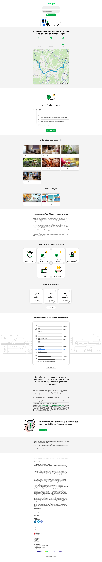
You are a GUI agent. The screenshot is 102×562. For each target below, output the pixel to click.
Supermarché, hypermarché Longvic (53, 504)
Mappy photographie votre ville (39, 548)
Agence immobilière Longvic (58, 493)
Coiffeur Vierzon (53, 480)
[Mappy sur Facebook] (35, 521)
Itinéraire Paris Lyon (53, 470)
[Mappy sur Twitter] (38, 521)
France (36, 531)
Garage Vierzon (48, 479)
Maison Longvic (39, 493)
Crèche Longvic (45, 505)
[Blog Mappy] (41, 521)
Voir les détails (51, 307)
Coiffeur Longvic (39, 494)
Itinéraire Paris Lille (55, 471)
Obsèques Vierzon (36, 481)
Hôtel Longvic (54, 492)
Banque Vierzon (60, 486)
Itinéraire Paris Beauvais (50, 474)
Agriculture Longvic (48, 499)
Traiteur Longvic (39, 505)
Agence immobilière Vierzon (38, 480)
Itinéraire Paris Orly (62, 471)
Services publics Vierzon (41, 487)
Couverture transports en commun (39, 547)
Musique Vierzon (60, 485)
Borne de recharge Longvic (57, 503)
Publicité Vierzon (56, 488)
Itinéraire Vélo (46, 465)
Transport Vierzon (43, 481)
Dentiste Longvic (65, 499)
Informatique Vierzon (37, 486)
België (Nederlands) (38, 533)
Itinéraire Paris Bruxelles (41, 474)
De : (47, 7)
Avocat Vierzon (52, 491)
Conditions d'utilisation (37, 545)
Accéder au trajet (51, 130)
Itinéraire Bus (53, 466)
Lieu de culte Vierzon (49, 488)
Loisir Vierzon (55, 485)
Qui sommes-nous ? (37, 538)
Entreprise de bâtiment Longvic (48, 493)
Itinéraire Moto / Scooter (46, 466)
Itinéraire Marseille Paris (47, 471)
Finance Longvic (59, 500)
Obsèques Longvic (56, 494)
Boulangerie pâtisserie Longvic (57, 499)
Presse (35, 541)
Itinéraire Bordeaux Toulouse (62, 472)
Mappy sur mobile (36, 527)
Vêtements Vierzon (46, 491)
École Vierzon (62, 484)
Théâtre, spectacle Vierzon (46, 492)
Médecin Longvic (45, 498)
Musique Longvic (37, 500)
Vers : (47, 11)
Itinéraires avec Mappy (37, 470)
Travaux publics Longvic (60, 498)
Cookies (47, 545)
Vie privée (43, 545)
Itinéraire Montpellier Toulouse (56, 473)
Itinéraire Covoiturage (37, 466)
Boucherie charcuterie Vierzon (61, 491)
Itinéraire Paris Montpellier (45, 473)
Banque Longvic (53, 500)
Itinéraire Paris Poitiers (59, 474)
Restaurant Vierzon (42, 479)
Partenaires (38, 541)
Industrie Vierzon (50, 484)
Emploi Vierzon (54, 486)
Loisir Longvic (36, 504)
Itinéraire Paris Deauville (61, 470)
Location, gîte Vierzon (50, 481)
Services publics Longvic (43, 504)
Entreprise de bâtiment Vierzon (62, 479)
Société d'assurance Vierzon (61, 480)
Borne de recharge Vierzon (55, 487)
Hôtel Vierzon (36, 479)
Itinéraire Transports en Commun (54, 465)
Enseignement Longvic (40, 499)
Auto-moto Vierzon (47, 480)
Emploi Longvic (51, 505)
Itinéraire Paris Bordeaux (38, 471)
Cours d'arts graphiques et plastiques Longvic (44, 503)
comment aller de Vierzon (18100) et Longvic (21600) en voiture (52, 405)
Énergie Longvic (60, 497)
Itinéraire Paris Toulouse (38, 472)
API (34, 526)
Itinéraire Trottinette (65, 466)
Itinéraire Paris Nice (45, 472)
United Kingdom (37, 534)
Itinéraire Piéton (40, 465)
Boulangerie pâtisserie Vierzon (46, 486)
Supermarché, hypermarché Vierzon (46, 485)
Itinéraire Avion (58, 466)
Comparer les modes (51, 367)
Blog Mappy (35, 540)
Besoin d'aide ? (37, 515)
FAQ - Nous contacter (37, 546)
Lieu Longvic (64, 503)
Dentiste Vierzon (42, 488)
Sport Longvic (47, 497)
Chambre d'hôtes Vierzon (59, 481)
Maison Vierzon (54, 479)
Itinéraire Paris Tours (37, 473)
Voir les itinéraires (51, 14)
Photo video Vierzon (63, 487)
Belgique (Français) (38, 532)
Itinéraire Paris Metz (41, 476)
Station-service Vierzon (37, 492)
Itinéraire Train (63, 465)
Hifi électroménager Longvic (58, 505)
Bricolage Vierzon (36, 488)
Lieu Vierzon (41, 491)
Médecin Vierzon (56, 484)
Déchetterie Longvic (52, 498)
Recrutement (36, 539)
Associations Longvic (53, 497)
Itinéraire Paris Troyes (48, 476)
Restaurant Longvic (60, 492)
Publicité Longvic (39, 498)
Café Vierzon (48, 487)
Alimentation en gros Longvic (45, 500)
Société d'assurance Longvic (47, 494)
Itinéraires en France (45, 470)
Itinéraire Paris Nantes (53, 472)
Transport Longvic (62, 494)
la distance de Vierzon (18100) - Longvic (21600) (49, 394)
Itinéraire (35, 465)
